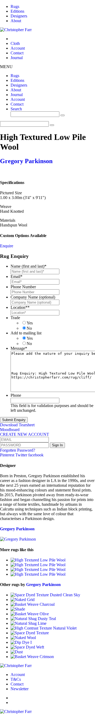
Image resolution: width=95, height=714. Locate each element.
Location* (20, 307)
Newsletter (19, 689)
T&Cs (16, 679)
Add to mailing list (26, 333)
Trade (15, 317)
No (29, 328)
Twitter (21, 455)
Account (18, 48)
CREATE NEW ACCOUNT (24, 434)
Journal (17, 57)
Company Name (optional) (33, 297)
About (16, 20)
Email (16, 276)
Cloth (15, 43)
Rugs (15, 6)
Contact (17, 53)
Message (19, 348)
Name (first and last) (28, 266)
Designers (19, 16)
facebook (36, 455)
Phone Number (23, 287)
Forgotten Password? (17, 450)
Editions (17, 11)
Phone (16, 395)
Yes (30, 323)
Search (16, 109)
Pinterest (7, 455)
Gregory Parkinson (26, 161)
